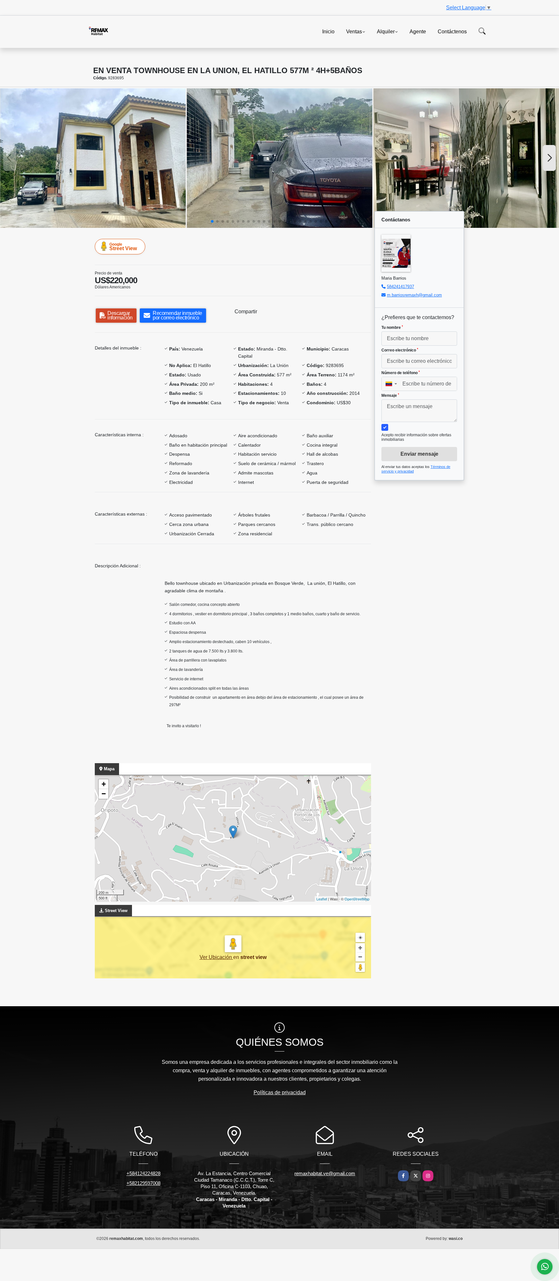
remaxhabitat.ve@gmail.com (324, 1173)
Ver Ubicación (216, 957)
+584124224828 (143, 1173)
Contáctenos (452, 31)
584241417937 (400, 286)
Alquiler (386, 31)
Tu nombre (392, 327)
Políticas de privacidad (280, 1092)
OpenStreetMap (357, 898)
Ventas (354, 31)
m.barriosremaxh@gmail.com (414, 295)
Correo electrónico (399, 350)
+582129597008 (143, 1183)
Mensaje (390, 395)
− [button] (104, 794)
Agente (418, 31)
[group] (93, 158)
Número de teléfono (400, 372)
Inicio (328, 31)
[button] (212, 221)
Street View (123, 246)
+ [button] (104, 784)
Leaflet (321, 898)
